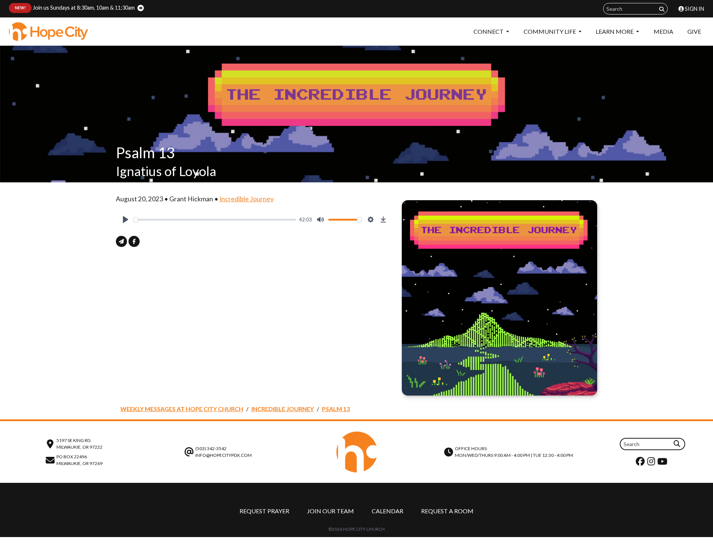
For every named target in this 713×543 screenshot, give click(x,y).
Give (694, 31)
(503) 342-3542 (211, 448)
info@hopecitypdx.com (223, 455)
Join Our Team (330, 510)
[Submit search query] (662, 9)
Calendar (387, 510)
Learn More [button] (615, 31)
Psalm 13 (336, 408)
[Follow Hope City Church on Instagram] (652, 463)
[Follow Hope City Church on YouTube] (663, 463)
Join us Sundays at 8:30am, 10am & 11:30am (75, 7)
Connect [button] (489, 31)
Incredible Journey (246, 199)
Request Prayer (264, 510)
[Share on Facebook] (134, 241)
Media (663, 31)
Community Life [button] (550, 31)
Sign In (694, 9)
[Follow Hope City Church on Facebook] (641, 463)
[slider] (214, 219)
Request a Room (447, 510)
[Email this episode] (121, 241)
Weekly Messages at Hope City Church (181, 408)
